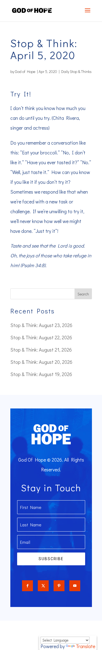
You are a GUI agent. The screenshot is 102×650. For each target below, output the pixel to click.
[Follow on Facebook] (27, 585)
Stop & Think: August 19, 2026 (41, 374)
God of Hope (25, 71)
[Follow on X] (43, 585)
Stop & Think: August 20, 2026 (41, 362)
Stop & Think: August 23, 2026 (41, 325)
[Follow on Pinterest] (59, 585)
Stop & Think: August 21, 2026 (41, 349)
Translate (85, 646)
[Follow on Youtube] (74, 585)
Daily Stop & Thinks (76, 71)
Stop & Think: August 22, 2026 (41, 337)
